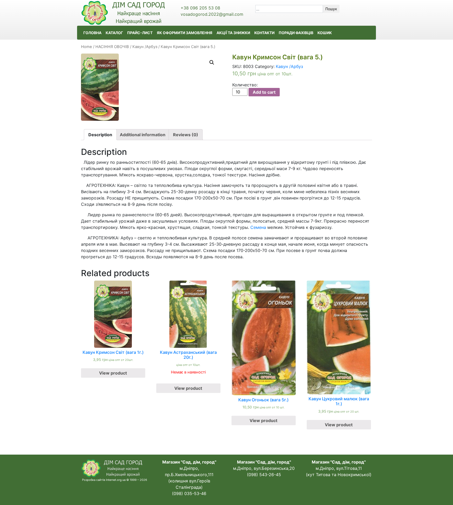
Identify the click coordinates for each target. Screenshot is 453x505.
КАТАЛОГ (114, 32)
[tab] (100, 134)
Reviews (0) (185, 134)
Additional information (142, 134)
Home (86, 46)
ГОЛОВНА (92, 32)
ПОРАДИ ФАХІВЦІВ (296, 32)
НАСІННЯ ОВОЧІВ (112, 46)
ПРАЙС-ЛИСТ (140, 32)
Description (100, 134)
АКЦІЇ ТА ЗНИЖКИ (233, 32)
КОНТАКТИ (264, 32)
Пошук (331, 9)
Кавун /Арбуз (144, 46)
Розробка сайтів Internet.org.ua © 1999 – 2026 (114, 480)
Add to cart (264, 92)
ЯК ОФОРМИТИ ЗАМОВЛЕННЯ (184, 32)
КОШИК (324, 32)
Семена (258, 227)
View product (113, 373)
